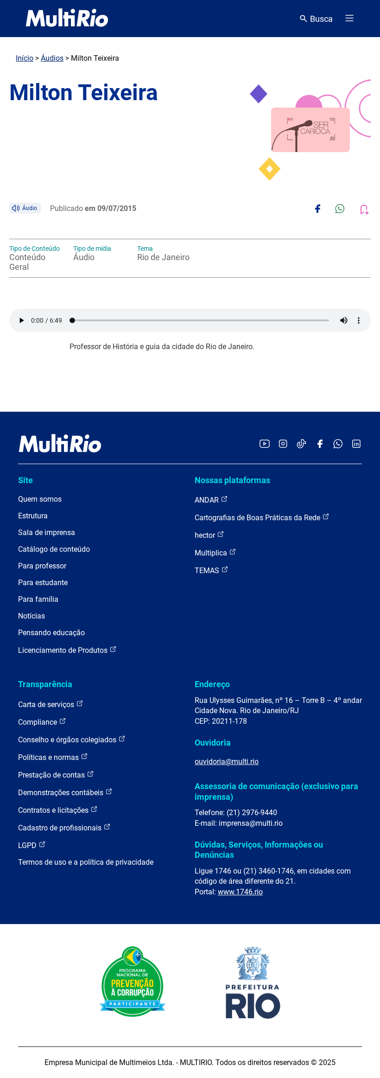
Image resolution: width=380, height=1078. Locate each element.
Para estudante (43, 582)
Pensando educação (51, 632)
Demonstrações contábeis (61, 792)
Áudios (52, 58)
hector (206, 535)
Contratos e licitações (54, 810)
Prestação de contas (52, 775)
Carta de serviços (47, 704)
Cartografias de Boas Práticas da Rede (258, 517)
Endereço (212, 684)
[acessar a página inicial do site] (67, 18)
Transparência (45, 684)
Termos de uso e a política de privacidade (85, 862)
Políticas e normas (49, 757)
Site (25, 480)
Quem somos (40, 499)
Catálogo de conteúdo (54, 549)
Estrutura (33, 515)
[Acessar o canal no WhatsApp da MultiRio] (338, 444)
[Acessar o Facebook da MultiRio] (319, 444)
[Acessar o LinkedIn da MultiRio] (356, 444)
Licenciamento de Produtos (63, 650)
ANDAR (208, 500)
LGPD (28, 845)
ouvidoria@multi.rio (227, 761)
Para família (38, 599)
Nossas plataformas (232, 480)
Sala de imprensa (46, 532)
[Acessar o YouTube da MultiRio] (264, 444)
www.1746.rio (240, 891)
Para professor (42, 565)
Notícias (31, 616)
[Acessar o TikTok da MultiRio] (301, 444)
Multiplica (212, 553)
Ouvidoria (213, 742)
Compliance (38, 722)
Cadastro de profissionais (60, 827)
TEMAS (208, 570)
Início (24, 58)
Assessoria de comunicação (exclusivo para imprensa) (276, 791)
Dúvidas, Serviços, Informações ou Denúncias (259, 850)
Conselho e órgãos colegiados (68, 739)
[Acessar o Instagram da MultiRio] (283, 444)
